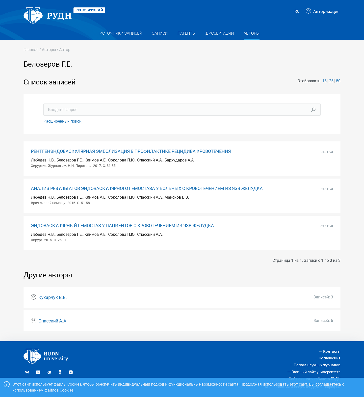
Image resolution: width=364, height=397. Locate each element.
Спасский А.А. (53, 320)
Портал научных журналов (317, 365)
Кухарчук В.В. (52, 297)
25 (331, 81)
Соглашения (329, 358)
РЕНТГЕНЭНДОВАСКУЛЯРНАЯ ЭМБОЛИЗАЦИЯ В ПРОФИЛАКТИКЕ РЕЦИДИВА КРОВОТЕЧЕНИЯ (131, 151)
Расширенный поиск (62, 121)
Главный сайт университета (315, 372)
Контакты (331, 351)
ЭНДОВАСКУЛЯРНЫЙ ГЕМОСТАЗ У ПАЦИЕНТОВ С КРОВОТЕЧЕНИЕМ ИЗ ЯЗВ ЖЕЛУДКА (122, 225)
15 (324, 81)
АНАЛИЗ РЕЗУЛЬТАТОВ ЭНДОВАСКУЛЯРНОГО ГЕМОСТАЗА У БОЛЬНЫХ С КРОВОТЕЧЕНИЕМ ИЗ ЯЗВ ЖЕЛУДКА (147, 188)
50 (338, 81)
